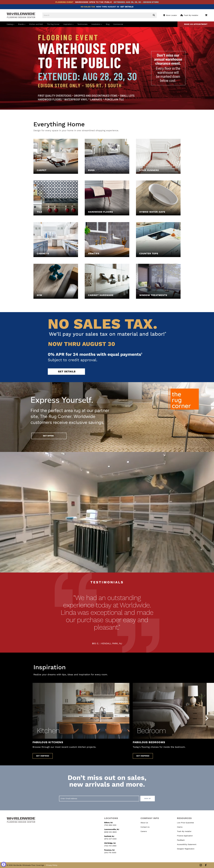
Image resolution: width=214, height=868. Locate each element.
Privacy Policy (51, 865)
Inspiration (67, 24)
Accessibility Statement (186, 844)
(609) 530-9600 (110, 832)
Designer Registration (185, 849)
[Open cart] (206, 15)
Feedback (181, 840)
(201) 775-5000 (110, 853)
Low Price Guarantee (185, 823)
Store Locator (171, 15)
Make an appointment (195, 24)
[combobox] (99, 15)
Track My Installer (191, 15)
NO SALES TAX (88, 6)
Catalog (10, 24)
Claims (179, 827)
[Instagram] (200, 865)
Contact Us (145, 827)
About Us (144, 823)
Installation (96, 24)
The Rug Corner (53, 24)
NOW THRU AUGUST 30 (107, 6)
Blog (107, 24)
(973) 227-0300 (110, 839)
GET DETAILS (126, 6)
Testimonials (82, 24)
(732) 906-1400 (110, 825)
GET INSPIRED (42, 756)
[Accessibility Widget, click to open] (3, 864)
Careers (144, 831)
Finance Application (185, 836)
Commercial (118, 24)
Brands (21, 24)
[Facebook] (205, 865)
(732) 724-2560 (110, 846)
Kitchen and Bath (36, 24)
